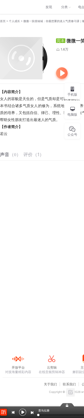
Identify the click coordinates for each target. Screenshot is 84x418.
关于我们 (50, 384)
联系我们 (69, 384)
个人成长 (14, 21)
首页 (3, 21)
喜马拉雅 (18, 7)
